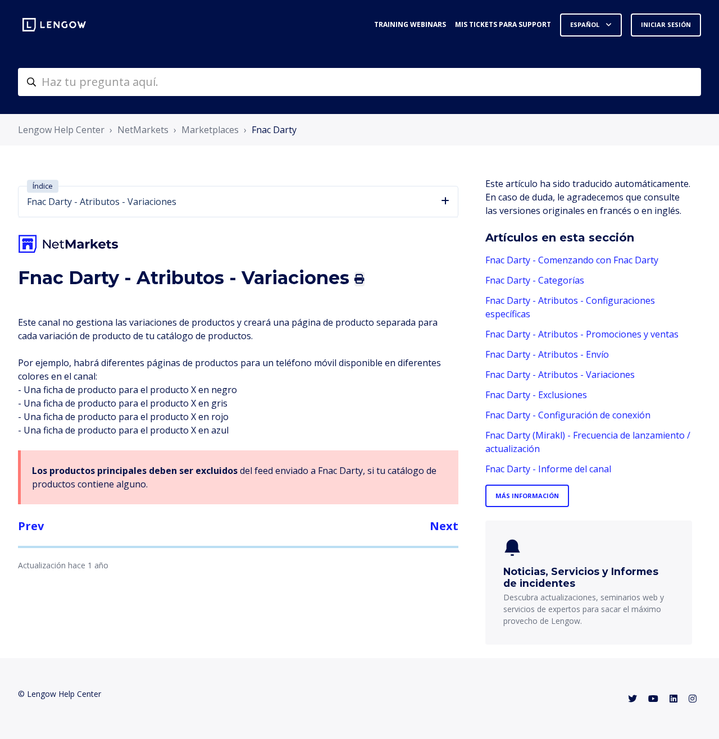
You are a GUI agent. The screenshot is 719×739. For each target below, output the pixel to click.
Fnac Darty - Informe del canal (548, 469)
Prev (31, 525)
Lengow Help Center (61, 130)
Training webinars (410, 24)
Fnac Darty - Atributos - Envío (547, 354)
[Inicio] (54, 24)
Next (444, 525)
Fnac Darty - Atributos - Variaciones (560, 374)
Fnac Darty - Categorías (534, 280)
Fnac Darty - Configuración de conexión (567, 415)
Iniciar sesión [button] (666, 24)
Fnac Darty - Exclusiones (536, 395)
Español (585, 24)
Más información (527, 495)
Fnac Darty (274, 130)
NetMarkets (143, 130)
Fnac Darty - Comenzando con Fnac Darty (571, 260)
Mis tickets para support (503, 24)
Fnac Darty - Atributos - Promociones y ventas (582, 334)
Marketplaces (210, 130)
